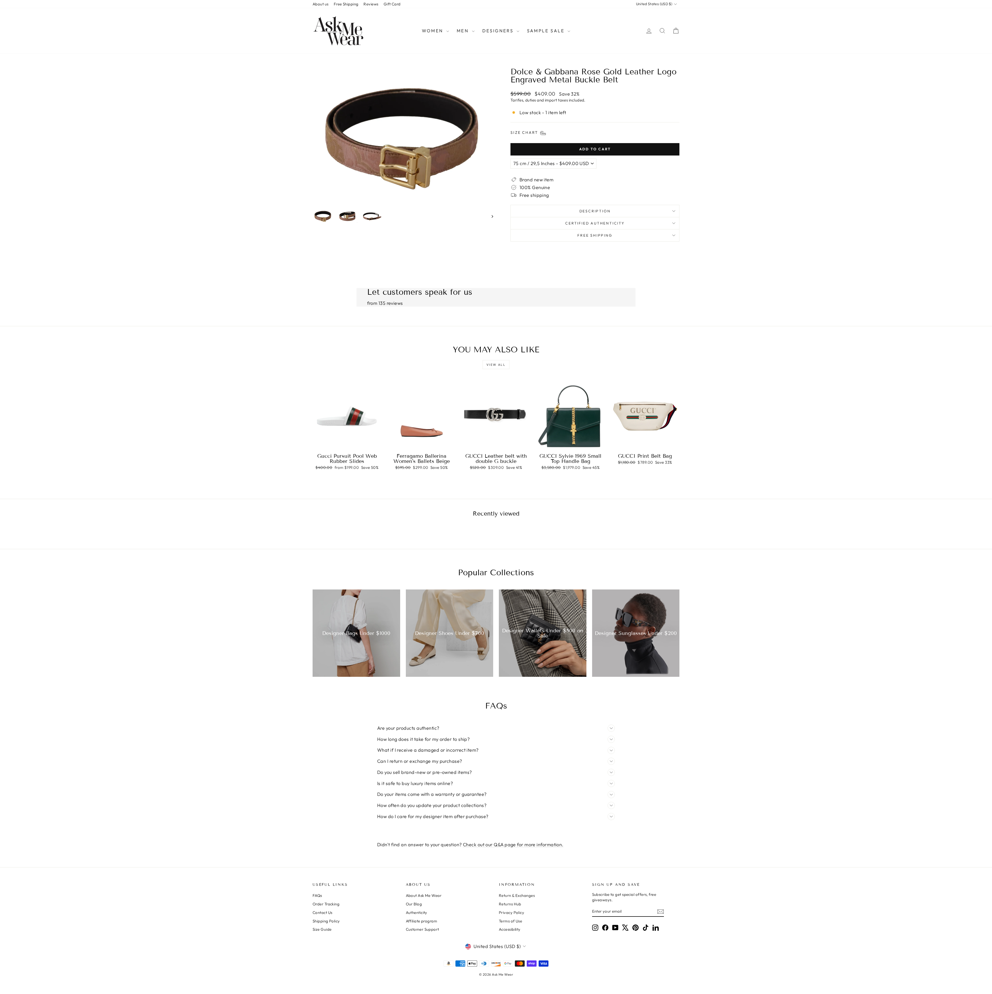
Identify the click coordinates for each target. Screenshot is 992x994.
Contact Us (322, 912)
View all (496, 365)
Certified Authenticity (595, 223)
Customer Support (422, 929)
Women (433, 30)
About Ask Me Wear (424, 895)
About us (321, 4)
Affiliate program (421, 921)
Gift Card (392, 4)
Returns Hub (510, 904)
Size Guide (322, 929)
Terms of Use (510, 921)
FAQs (317, 895)
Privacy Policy (511, 912)
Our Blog (414, 904)
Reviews (370, 4)
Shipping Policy (326, 921)
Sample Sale (547, 30)
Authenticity (416, 912)
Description (595, 211)
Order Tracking (326, 904)
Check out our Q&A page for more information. (513, 845)
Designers (498, 30)
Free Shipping (346, 4)
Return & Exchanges (517, 895)
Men (464, 30)
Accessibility (510, 929)
